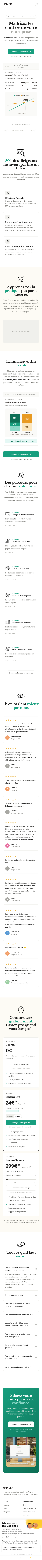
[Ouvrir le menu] (37, 4)
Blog (24, 1505)
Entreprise (6, 1512)
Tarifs (5, 1508)
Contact (26, 1515)
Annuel (18, 1116)
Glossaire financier (30, 1508)
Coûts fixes (8, 89)
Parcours (6, 1505)
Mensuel (10, 1116)
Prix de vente (9, 82)
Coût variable (9, 86)
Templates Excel (29, 1512)
